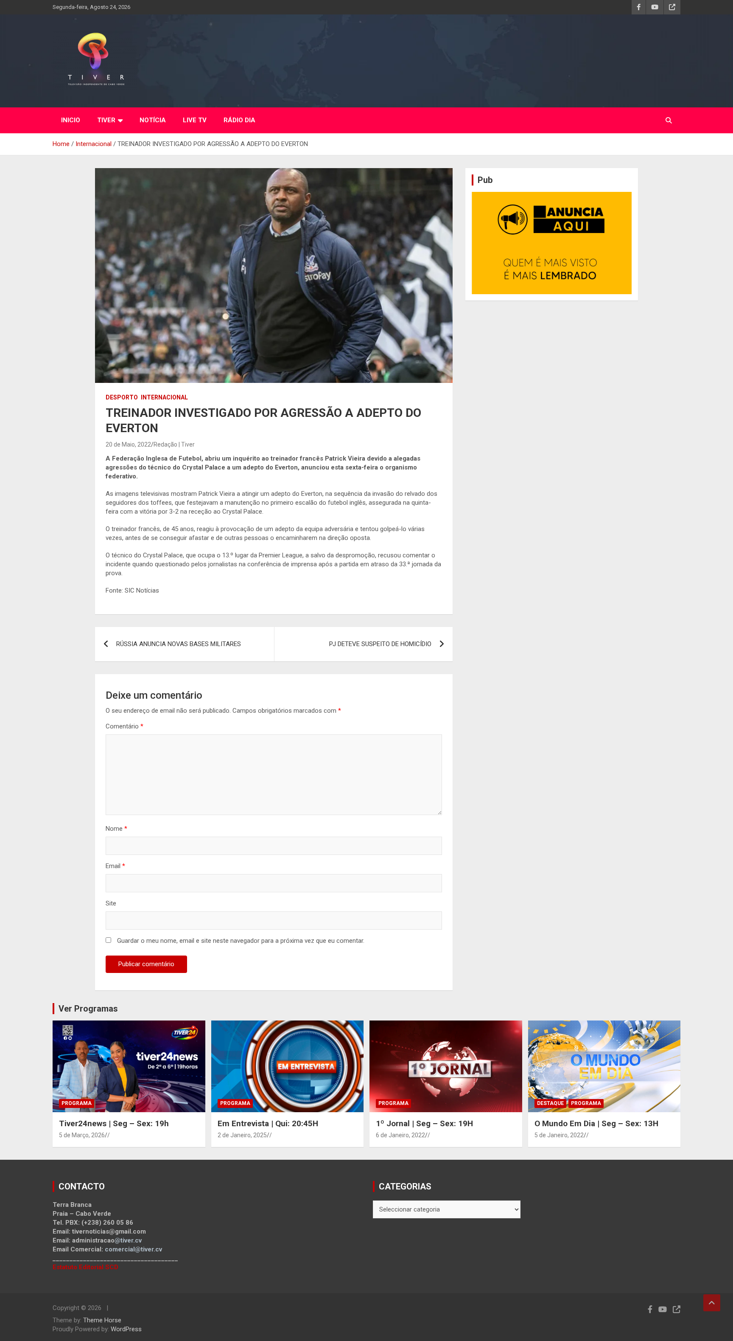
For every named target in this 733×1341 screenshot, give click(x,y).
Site (111, 903)
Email (115, 866)
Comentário (124, 726)
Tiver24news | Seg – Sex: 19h (114, 1123)
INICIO (70, 120)
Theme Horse (102, 1320)
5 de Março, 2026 (82, 1135)
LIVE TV (195, 120)
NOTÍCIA (153, 120)
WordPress (126, 1329)
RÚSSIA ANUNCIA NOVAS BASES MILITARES (178, 644)
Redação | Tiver (174, 444)
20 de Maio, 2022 (128, 444)
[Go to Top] (711, 1302)
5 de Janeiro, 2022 (559, 1135)
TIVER (106, 120)
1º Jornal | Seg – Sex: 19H (424, 1123)
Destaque (550, 1103)
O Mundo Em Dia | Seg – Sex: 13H (596, 1123)
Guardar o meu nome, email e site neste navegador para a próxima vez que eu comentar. (240, 941)
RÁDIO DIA (239, 120)
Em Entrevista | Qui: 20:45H (268, 1123)
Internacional (164, 397)
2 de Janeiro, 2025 (242, 1135)
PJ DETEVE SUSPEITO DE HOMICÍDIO (380, 644)
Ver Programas (88, 1009)
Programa (77, 1103)
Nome (116, 828)
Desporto (122, 397)
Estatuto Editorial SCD (85, 1267)
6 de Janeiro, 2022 (400, 1135)
